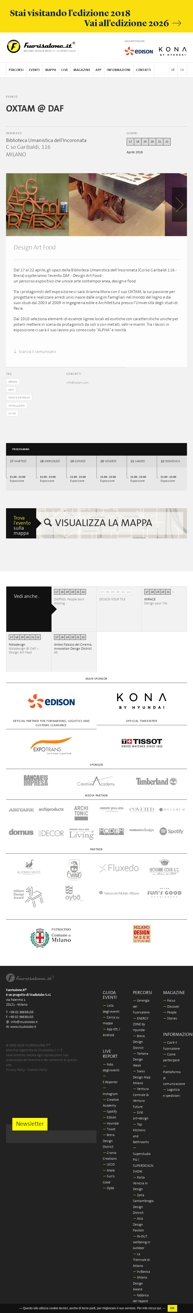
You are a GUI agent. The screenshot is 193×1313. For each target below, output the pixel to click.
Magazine (81, 70)
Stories (170, 1018)
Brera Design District (109, 1141)
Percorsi (16, 70)
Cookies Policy (37, 1070)
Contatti (143, 70)
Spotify (110, 1112)
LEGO (109, 1164)
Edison (109, 1117)
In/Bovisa (141, 1272)
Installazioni (16, 405)
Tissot (109, 1129)
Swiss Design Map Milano (141, 1077)
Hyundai (111, 1123)
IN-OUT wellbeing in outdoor (141, 1242)
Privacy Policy (15, 1070)
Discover (171, 1007)
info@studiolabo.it (24, 1022)
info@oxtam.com (77, 382)
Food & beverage (19, 397)
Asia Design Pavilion (138, 1224)
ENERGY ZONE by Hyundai (141, 1024)
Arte (11, 389)
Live (64, 70)
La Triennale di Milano (141, 1260)
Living (12, 413)
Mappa (50, 70)
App (98, 70)
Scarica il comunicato (37, 351)
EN (182, 70)
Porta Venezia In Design (140, 1183)
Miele (109, 1171)
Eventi (34, 70)
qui (159, 1308)
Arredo (12, 381)
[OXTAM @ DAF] (37, 204)
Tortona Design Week (140, 1060)
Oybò (108, 1188)
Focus (169, 1001)
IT (173, 70)
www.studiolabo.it (23, 1027)
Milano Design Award (140, 1283)
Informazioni (119, 70)
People (170, 1012)
